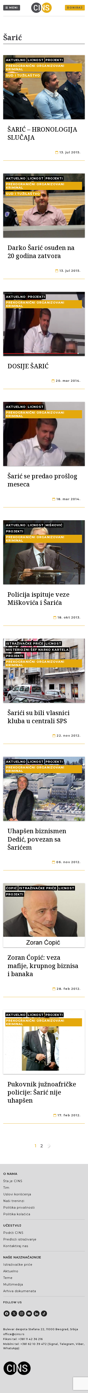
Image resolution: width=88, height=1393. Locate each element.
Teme (8, 1278)
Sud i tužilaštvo (23, 75)
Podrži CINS (13, 1233)
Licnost (36, 60)
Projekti (54, 60)
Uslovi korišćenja (17, 1194)
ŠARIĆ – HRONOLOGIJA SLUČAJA (42, 133)
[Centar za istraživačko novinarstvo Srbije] (42, 8)
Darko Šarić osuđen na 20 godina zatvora (41, 251)
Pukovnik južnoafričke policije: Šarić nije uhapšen (41, 1092)
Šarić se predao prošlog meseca (42, 480)
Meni (13, 7)
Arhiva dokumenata (19, 1291)
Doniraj (75, 7)
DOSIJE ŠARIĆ (27, 366)
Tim (6, 1188)
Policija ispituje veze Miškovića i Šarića (38, 598)
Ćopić (11, 888)
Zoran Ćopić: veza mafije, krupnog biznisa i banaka (42, 965)
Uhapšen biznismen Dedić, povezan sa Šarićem (36, 839)
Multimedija (13, 1284)
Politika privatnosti (19, 1207)
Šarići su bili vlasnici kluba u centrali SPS (38, 716)
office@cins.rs (13, 1334)
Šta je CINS (12, 1181)
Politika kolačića (16, 1214)
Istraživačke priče (25, 643)
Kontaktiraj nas (15, 1246)
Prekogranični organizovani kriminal (35, 67)
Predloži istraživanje (20, 1239)
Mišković (54, 525)
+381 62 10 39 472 (34, 1344)
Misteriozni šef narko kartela (37, 649)
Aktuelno (16, 60)
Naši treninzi (13, 1201)
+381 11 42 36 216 (30, 1339)
